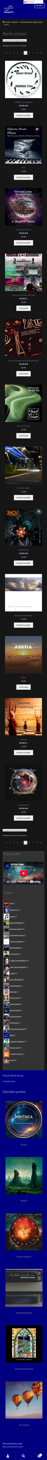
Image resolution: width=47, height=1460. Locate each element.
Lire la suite (23, 308)
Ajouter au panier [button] (23, 115)
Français (30, 2)
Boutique (15, 22)
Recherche (23, 1456)
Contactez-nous (9, 1081)
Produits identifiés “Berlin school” (31, 22)
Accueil (7, 22)
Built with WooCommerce (13, 1446)
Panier (36, 1454)
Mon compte (8, 1456)
